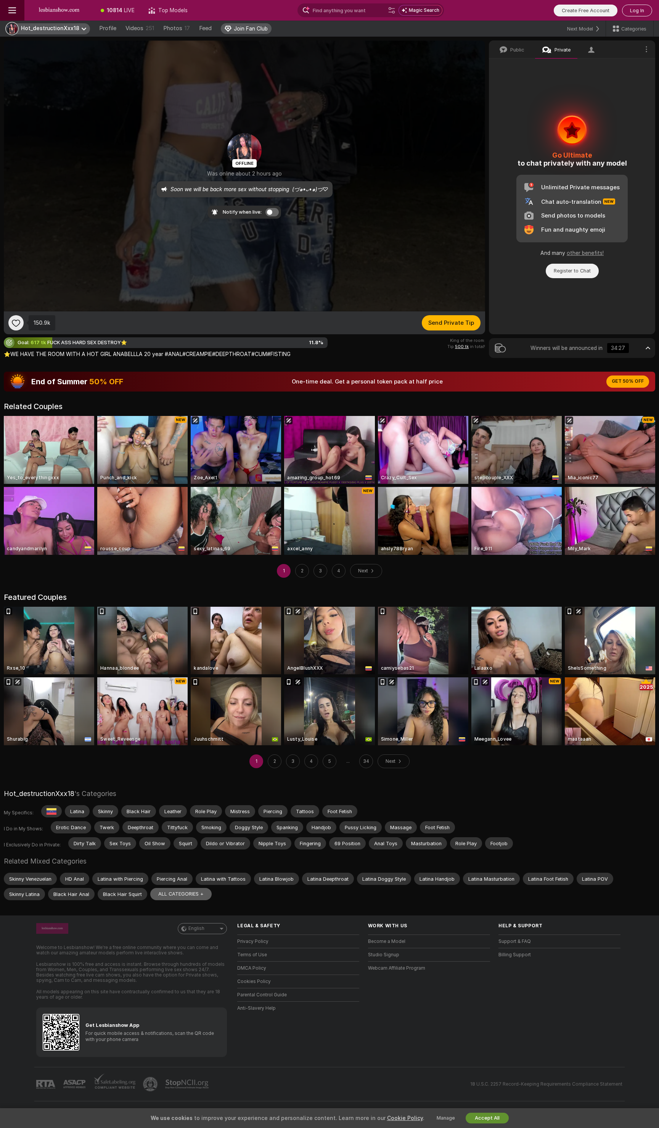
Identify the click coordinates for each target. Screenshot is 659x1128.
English (196, 928)
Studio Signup (383, 954)
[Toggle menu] (12, 10)
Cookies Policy (254, 981)
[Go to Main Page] (59, 10)
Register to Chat (572, 271)
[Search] (391, 10)
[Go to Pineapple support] (151, 1084)
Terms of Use (252, 954)
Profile (107, 28)
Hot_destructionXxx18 (39, 794)
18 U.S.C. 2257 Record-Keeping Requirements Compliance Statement (546, 1084)
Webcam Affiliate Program (396, 968)
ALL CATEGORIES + (181, 894)
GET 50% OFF (628, 381)
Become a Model (386, 941)
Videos (139, 28)
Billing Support (514, 954)
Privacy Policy (252, 941)
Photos (176, 28)
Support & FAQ (514, 941)
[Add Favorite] (16, 322)
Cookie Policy (405, 1118)
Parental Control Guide (262, 994)
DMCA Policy (251, 968)
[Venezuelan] (51, 811)
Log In (637, 10)
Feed (205, 28)
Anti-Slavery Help (256, 1008)
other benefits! (585, 253)
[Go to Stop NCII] (187, 1084)
